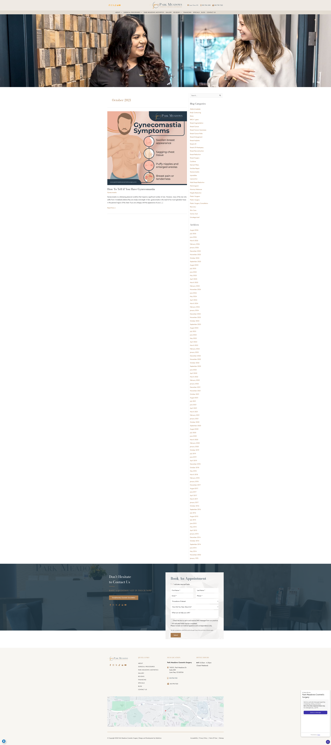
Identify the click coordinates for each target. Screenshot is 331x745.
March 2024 (194, 303)
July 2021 (193, 401)
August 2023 (194, 328)
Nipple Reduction (195, 193)
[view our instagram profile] (111, 5)
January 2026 (194, 247)
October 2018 (194, 467)
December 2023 (195, 314)
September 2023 (195, 324)
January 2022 (194, 384)
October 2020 (194, 422)
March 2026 (194, 240)
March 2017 (194, 499)
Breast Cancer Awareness (198, 130)
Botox (192, 116)
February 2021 (194, 415)
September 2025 (195, 261)
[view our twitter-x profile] (113, 5)
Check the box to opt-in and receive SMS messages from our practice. (195, 620)
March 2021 (194, 412)
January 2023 (194, 352)
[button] (121, 12)
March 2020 (194, 439)
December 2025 (195, 251)
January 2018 (194, 481)
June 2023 (193, 335)
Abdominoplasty (195, 109)
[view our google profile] (117, 5)
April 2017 (193, 495)
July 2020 (193, 433)
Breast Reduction (195, 154)
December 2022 (195, 356)
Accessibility (194, 738)
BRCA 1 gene (194, 119)
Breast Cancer (194, 126)
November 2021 (195, 391)
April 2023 (193, 342)
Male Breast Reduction (197, 182)
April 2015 (193, 530)
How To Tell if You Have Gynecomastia (131, 189)
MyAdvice (158, 738)
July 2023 (193, 331)
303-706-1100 (206, 5)
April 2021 (193, 408)
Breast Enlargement (196, 137)
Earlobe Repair (195, 168)
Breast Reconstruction (197, 151)
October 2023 (194, 321)
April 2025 (193, 279)
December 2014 (195, 537)
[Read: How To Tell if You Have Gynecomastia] (147, 148)
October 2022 (194, 363)
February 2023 (195, 349)
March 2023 (194, 345)
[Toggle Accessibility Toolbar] (4, 741)
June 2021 (193, 405)
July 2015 (193, 520)
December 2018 (195, 464)
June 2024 (193, 293)
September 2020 (195, 426)
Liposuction (193, 179)
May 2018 (193, 471)
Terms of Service (206, 630)
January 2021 (194, 419)
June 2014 (193, 548)
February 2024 (195, 307)
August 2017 (194, 488)
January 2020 (194, 446)
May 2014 (193, 551)
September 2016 (195, 509)
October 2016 (194, 506)
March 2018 (194, 474)
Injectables (193, 175)
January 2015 (194, 534)
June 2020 (193, 436)
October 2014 (194, 541)
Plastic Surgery (195, 200)
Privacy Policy (198, 630)
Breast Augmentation (196, 123)
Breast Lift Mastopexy (197, 147)
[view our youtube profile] (120, 5)
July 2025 (193, 268)
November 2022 (195, 359)
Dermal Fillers (194, 165)
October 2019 (194, 450)
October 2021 (194, 394)
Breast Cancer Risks (196, 133)
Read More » (111, 208)
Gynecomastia (112, 192)
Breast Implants (195, 140)
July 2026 (193, 233)
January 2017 (194, 502)
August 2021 (194, 398)
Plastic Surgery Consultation (199, 203)
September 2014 (195, 544)
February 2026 (195, 244)
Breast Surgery (194, 158)
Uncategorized (194, 217)
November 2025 (195, 254)
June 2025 (193, 272)
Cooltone (193, 161)
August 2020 (194, 429)
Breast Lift (193, 144)
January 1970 (194, 558)
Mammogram (194, 186)
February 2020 (195, 443)
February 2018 (194, 478)
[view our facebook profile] (109, 5)
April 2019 (193, 460)
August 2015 (194, 516)
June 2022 (193, 370)
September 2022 (195, 366)
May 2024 (193, 296)
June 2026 (193, 237)
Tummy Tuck (194, 214)
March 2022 (194, 377)
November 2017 (195, 485)
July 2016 (193, 513)
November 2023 (195, 317)
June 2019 (193, 457)
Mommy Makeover (196, 189)
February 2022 (195, 380)
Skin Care (193, 210)
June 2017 (193, 492)
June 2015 (193, 523)
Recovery (193, 207)
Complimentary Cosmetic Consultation (123, 598)
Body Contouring (195, 112)
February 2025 (195, 286)
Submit (176, 635)
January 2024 (194, 310)
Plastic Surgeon (195, 196)
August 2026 (194, 230)
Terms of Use (213, 738)
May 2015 (193, 527)
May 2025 (193, 275)
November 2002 (195, 555)
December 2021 (195, 387)
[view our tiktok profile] (115, 5)
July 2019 (193, 453)
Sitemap (221, 738)
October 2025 (194, 258)
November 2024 (195, 289)
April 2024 (193, 300)
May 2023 (193, 338)
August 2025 (194, 265)
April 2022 (193, 373)
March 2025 (194, 282)
